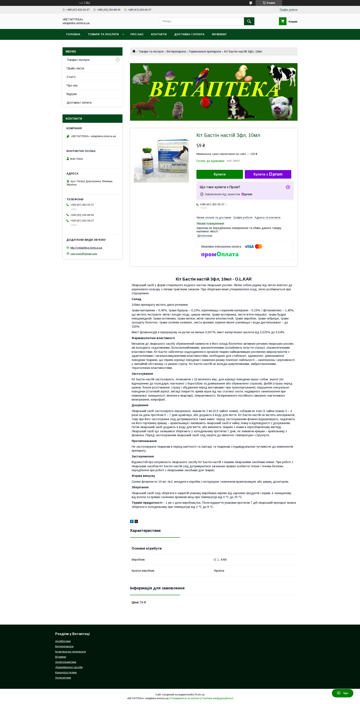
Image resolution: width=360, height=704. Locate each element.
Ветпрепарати (176, 51)
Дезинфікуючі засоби (69, 667)
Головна (73, 34)
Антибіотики (63, 641)
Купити (220, 174)
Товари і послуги (78, 59)
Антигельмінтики (65, 662)
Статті (71, 77)
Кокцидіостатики (66, 672)
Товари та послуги (103, 34)
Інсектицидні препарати (70, 651)
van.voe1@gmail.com (83, 253)
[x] (136, 522)
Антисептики (63, 677)
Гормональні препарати (205, 51)
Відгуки (72, 94)
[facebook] (132, 522)
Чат (345, 693)
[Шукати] (249, 21)
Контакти (159, 34)
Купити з (261, 174)
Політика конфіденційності (217, 698)
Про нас (137, 34)
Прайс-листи (75, 68)
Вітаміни (60, 656)
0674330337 (219, 34)
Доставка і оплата (189, 34)
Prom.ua (200, 694)
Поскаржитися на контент (185, 698)
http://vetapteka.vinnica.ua (86, 247)
